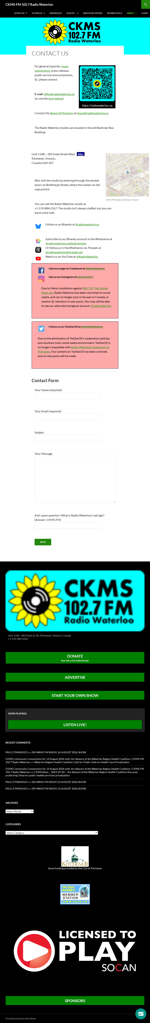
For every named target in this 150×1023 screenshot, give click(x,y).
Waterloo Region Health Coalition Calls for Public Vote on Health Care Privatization (82, 762)
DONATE (75, 658)
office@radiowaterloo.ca (59, 94)
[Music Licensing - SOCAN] (75, 951)
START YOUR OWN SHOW (75, 695)
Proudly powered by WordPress (20, 1018)
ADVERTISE (75, 677)
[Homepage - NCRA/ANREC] (75, 893)
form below (55, 98)
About (130, 13)
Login (144, 13)
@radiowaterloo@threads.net (64, 252)
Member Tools (114, 13)
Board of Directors (61, 113)
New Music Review (92, 13)
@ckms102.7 (85, 277)
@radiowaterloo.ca (87, 224)
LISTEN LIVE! (75, 724)
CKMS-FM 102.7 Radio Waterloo (29, 4)
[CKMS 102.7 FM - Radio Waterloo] (75, 600)
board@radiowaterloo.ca (92, 113)
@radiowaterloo (101, 305)
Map (80, 154)
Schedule (37, 13)
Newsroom (56, 13)
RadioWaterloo (95, 268)
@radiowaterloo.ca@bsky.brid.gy (66, 243)
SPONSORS (75, 1000)
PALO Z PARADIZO (16, 752)
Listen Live (19, 13)
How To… (71, 13)
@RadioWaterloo (87, 256)
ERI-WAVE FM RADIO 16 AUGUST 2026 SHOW (59, 752)
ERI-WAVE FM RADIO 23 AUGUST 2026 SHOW (59, 781)
